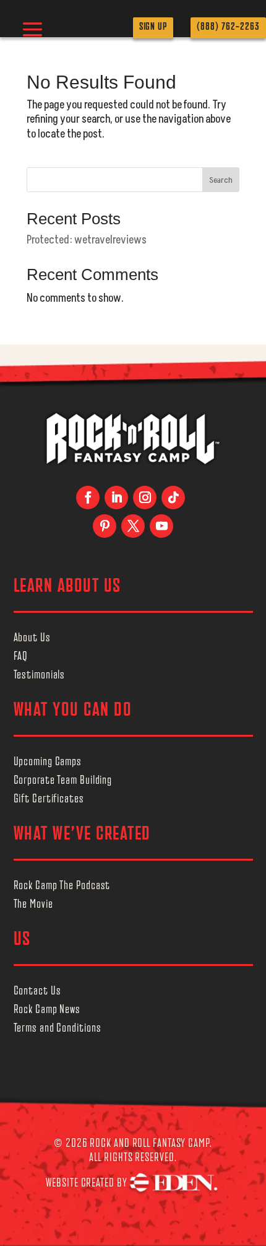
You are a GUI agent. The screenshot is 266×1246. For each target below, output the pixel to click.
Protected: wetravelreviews (87, 240)
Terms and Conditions (57, 1029)
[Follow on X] (133, 526)
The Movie (33, 905)
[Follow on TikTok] (173, 497)
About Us (32, 638)
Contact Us (37, 992)
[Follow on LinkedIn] (116, 497)
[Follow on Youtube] (161, 526)
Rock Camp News (47, 1010)
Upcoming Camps (48, 762)
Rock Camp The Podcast (62, 886)
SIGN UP (153, 27)
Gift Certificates (49, 799)
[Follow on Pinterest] (104, 526)
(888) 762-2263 (228, 27)
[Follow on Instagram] (145, 497)
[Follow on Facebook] (88, 497)
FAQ (21, 657)
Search (221, 180)
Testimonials (40, 676)
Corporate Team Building (63, 781)
